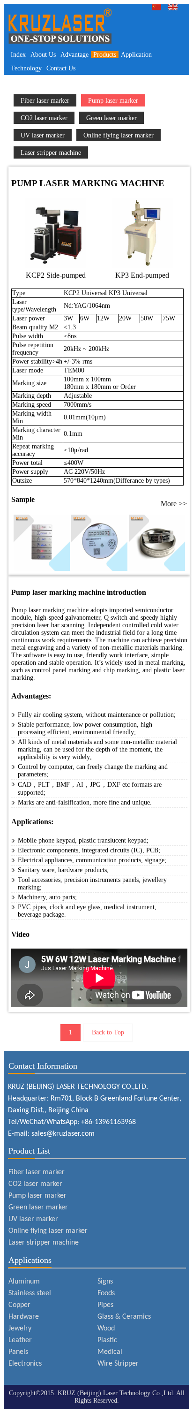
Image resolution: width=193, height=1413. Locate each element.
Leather (20, 1340)
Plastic (107, 1340)
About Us (43, 54)
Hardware (23, 1317)
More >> (174, 504)
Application (136, 54)
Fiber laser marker (45, 100)
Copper (19, 1305)
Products (104, 54)
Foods (106, 1293)
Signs (105, 1281)
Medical (109, 1352)
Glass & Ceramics (124, 1317)
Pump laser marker (113, 100)
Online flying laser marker (118, 135)
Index (18, 54)
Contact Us (60, 68)
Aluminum (24, 1281)
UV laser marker (43, 135)
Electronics (25, 1363)
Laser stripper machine (51, 152)
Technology (26, 68)
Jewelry (19, 1328)
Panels (18, 1352)
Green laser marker (111, 118)
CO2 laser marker (44, 118)
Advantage (74, 54)
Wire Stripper (118, 1363)
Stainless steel (29, 1293)
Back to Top (108, 1032)
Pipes (105, 1305)
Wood (106, 1328)
